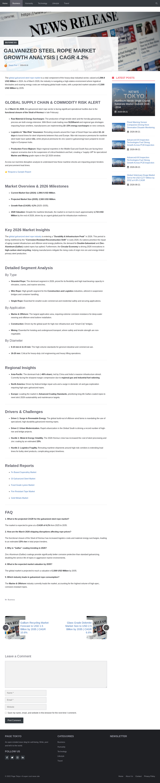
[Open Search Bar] (156, 3)
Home (5, 3)
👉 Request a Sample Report (18, 172)
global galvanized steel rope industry (25, 236)
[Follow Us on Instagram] (18, 758)
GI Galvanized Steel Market (23, 479)
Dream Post (13, 65)
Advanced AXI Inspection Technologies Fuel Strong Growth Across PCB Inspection (140, 142)
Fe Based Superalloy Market (23, 472)
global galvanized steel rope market (24, 78)
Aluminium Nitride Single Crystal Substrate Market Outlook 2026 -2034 (132, 104)
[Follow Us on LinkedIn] (23, 758)
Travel (66, 3)
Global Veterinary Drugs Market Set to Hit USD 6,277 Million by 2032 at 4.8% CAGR (141, 177)
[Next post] (106, 627)
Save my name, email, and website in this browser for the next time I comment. (42, 713)
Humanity (29, 3)
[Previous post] (6, 627)
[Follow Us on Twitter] (12, 758)
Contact (139, 776)
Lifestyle (55, 3)
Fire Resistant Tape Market (23, 491)
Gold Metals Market (19, 498)
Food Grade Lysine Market (22, 485)
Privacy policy (149, 776)
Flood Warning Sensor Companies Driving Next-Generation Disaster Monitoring (141, 125)
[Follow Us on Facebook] (7, 758)
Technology (42, 3)
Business (16, 3)
